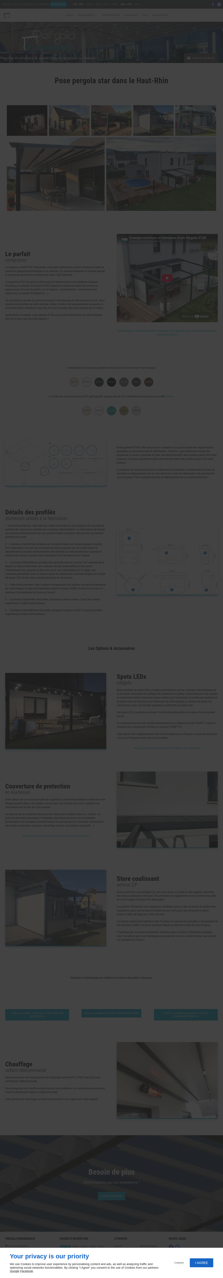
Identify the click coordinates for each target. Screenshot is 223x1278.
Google (14, 1271)
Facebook (26, 1271)
